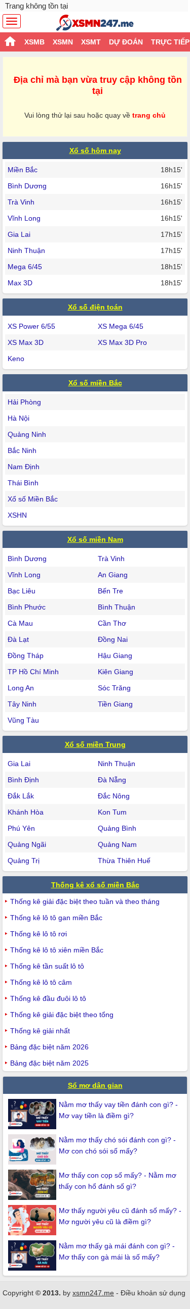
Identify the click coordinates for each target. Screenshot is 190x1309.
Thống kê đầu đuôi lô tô (48, 998)
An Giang (113, 575)
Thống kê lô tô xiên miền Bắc (56, 950)
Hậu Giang (115, 655)
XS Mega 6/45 (120, 326)
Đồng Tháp (26, 655)
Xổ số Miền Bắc (33, 499)
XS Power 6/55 (31, 326)
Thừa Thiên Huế (124, 861)
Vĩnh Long (24, 218)
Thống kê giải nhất (40, 1031)
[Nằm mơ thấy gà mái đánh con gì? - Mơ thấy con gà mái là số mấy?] (33, 1255)
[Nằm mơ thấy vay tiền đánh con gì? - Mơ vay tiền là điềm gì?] (33, 1114)
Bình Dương (27, 186)
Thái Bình (23, 483)
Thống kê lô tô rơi (38, 934)
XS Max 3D (26, 342)
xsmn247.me (93, 1293)
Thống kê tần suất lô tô (47, 966)
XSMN (63, 42)
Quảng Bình (117, 828)
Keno (16, 359)
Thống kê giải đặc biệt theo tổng (61, 1015)
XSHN (17, 515)
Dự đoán (126, 42)
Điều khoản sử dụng (153, 1293)
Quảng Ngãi (27, 844)
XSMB (34, 42)
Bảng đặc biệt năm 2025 (49, 1063)
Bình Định (23, 780)
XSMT (91, 42)
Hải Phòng (24, 402)
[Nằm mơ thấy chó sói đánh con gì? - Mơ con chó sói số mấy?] (33, 1149)
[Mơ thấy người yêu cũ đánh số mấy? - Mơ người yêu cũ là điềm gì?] (33, 1220)
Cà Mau (20, 623)
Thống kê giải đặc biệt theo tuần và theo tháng (85, 901)
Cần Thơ (112, 623)
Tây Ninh (22, 704)
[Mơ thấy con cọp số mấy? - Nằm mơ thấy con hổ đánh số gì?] (33, 1185)
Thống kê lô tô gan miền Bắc (56, 918)
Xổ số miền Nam (95, 539)
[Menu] (12, 21)
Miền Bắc (22, 170)
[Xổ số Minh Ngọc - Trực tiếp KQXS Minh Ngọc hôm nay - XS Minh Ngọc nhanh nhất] (95, 23)
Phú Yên (21, 828)
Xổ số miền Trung (95, 744)
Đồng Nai (113, 639)
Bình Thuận (116, 607)
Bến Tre (110, 591)
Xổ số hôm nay (95, 150)
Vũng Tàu (23, 720)
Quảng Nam (117, 844)
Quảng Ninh (27, 434)
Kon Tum (112, 812)
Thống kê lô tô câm (41, 982)
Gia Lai (19, 234)
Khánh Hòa (26, 812)
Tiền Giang (115, 704)
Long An (21, 688)
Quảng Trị (24, 861)
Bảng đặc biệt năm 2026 (49, 1047)
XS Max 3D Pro (122, 342)
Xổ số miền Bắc (95, 383)
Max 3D (20, 283)
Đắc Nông (114, 796)
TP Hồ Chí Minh (33, 672)
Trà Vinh (21, 202)
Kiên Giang (115, 672)
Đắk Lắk (21, 796)
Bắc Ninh (22, 450)
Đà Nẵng (112, 780)
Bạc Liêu (21, 591)
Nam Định (24, 467)
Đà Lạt (18, 639)
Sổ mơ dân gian (95, 1085)
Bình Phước (27, 607)
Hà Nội (18, 418)
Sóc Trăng (114, 688)
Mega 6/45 (25, 267)
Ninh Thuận (26, 250)
